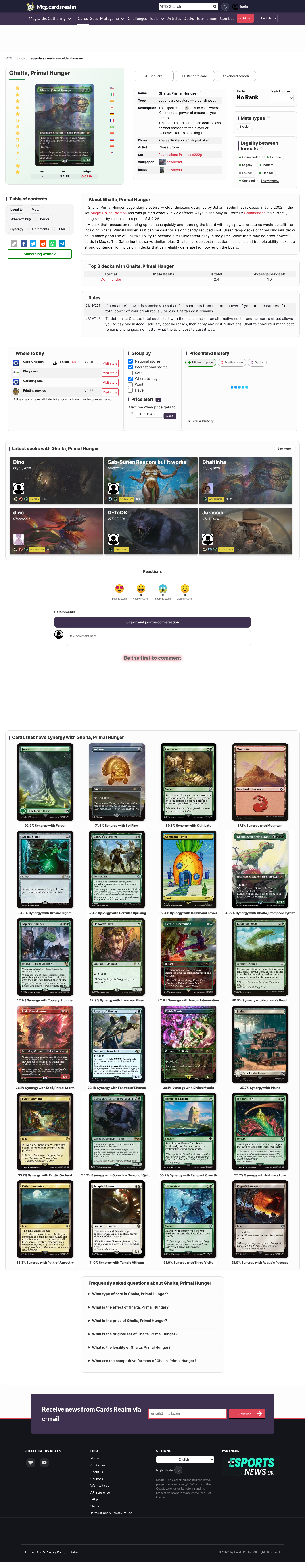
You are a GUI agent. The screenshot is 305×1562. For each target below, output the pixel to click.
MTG (8, 58)
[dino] (21, 549)
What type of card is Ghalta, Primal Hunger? (130, 1294)
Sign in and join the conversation (152, 622)
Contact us (97, 1465)
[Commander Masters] (17, 139)
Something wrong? (39, 254)
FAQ (62, 229)
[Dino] (21, 498)
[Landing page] (30, 6)
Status (94, 1506)
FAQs (94, 1499)
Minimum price (202, 362)
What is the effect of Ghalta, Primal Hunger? (130, 1307)
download (174, 162)
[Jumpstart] (17, 165)
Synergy (16, 229)
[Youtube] (44, 1462)
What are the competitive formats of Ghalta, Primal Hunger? (144, 1360)
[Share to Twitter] (33, 243)
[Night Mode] (225, 7)
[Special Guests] (17, 133)
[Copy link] (14, 243)
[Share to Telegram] (62, 243)
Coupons (96, 1479)
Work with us (99, 1485)
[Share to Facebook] (24, 243)
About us (96, 1472)
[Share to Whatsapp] (52, 243)
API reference (100, 1492)
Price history (203, 421)
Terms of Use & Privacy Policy (111, 1513)
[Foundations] (17, 100)
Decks (44, 219)
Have (139, 390)
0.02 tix (87, 176)
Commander (254, 213)
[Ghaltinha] (205, 498)
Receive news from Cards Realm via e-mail (91, 1413)
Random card (197, 76)
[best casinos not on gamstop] (251, 1466)
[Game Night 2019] (17, 172)
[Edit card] (199, 93)
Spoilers (156, 76)
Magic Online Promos (109, 213)
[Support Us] (30, 1462)
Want (139, 384)
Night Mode (164, 1470)
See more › (285, 448)
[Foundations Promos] (17, 88)
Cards (20, 58)
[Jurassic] (210, 549)
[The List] (17, 152)
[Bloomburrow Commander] (17, 126)
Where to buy (20, 219)
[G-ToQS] (111, 549)
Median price (234, 362)
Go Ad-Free (245, 18)
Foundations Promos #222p (180, 154)
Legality (16, 209)
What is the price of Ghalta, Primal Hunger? (129, 1320)
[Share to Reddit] (43, 243)
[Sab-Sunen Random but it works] (114, 498)
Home (94, 1458)
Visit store (110, 363)
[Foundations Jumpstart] (17, 120)
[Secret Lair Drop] (17, 159)
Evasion (245, 126)
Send (169, 416)
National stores (148, 361)
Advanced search (235, 76)
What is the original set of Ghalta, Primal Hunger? (135, 1334)
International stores (151, 367)
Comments (40, 229)
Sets (138, 373)
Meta (35, 209)
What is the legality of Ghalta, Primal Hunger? (131, 1347)
